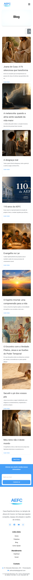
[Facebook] (14, 524)
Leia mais (7, 82)
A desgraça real (11, 160)
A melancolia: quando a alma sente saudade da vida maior (15, 117)
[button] (29, 4)
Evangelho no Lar (12, 253)
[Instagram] (10, 524)
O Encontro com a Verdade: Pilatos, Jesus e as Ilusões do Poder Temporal (16, 350)
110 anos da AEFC (12, 206)
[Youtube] (19, 524)
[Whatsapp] (23, 524)
